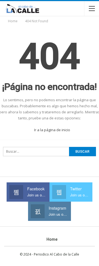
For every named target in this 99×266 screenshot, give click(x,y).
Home (51, 239)
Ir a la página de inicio (51, 129)
